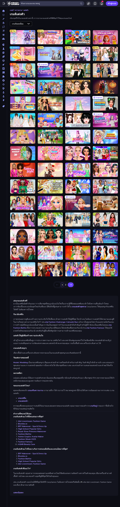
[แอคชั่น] (3, 100)
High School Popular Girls (29, 429)
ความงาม (18, 10)
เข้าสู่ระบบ (112, 3)
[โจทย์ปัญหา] (3, 72)
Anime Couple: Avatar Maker (31, 436)
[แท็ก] (3, 106)
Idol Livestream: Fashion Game (32, 421)
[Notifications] (101, 3)
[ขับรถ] (3, 61)
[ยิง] (3, 84)
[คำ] (3, 68)
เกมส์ (11, 10)
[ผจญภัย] (3, 80)
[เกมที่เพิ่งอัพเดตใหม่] (3, 27)
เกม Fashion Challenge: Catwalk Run (61, 322)
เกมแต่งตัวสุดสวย (79, 306)
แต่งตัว (26, 10)
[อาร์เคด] (3, 96)
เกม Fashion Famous (95, 328)
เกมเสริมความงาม (35, 390)
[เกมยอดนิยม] (3, 23)
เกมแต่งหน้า (23, 401)
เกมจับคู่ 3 (94, 406)
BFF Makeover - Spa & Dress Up (32, 426)
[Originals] (3, 31)
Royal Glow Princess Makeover (32, 431)
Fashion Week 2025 (27, 439)
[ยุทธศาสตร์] (3, 88)
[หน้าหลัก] (3, 11)
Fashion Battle (24, 434)
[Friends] (88, 3)
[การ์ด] (3, 53)
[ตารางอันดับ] (3, 39)
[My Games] (95, 3)
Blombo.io (22, 423)
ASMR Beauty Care (26, 444)
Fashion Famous (25, 441)
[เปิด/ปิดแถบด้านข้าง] (4, 3)
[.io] (3, 45)
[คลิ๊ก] (3, 65)
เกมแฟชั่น (22, 398)
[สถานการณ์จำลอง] (3, 92)
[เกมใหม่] (3, 19)
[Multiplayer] (3, 35)
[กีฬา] (3, 57)
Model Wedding (20, 362)
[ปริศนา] (3, 76)
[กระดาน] (3, 49)
